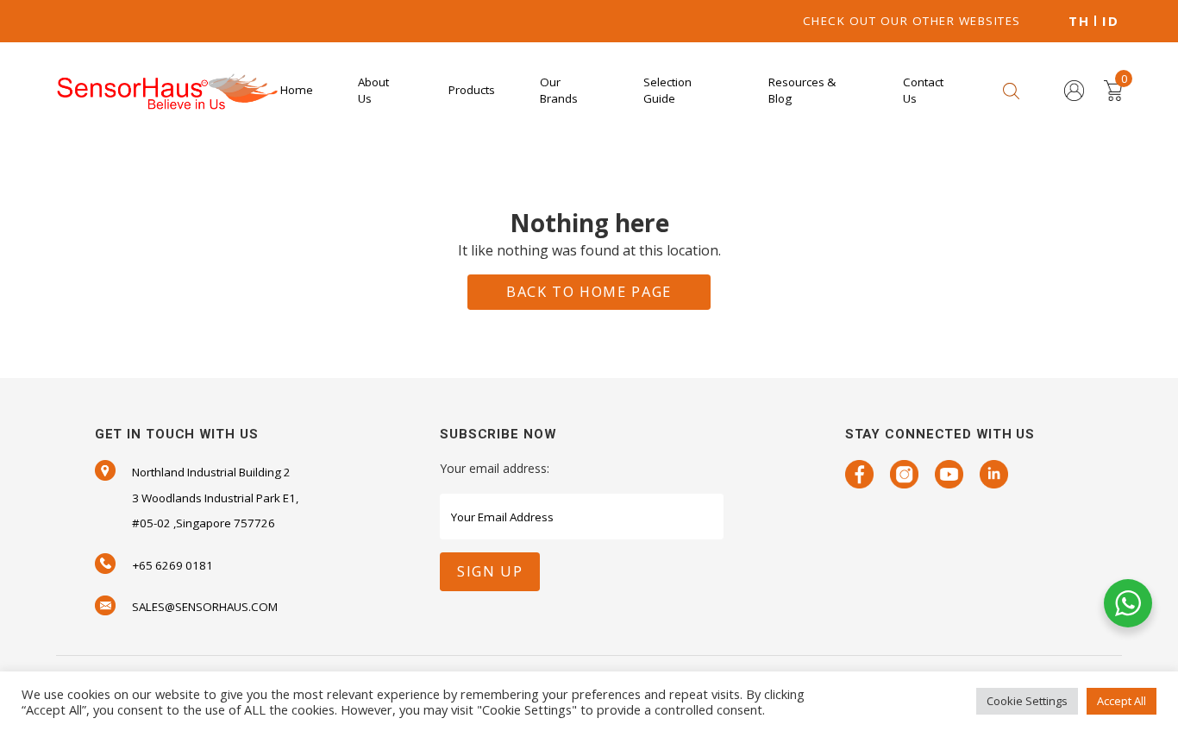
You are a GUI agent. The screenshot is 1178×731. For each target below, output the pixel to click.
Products (471, 90)
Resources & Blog (802, 90)
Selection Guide (667, 90)
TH (1078, 21)
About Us (373, 90)
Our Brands (559, 90)
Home (296, 90)
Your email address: (494, 468)
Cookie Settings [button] (1027, 701)
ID (1110, 21)
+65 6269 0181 (172, 565)
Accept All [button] (1121, 701)
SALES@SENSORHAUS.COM (205, 606)
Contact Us (923, 90)
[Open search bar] (1011, 90)
